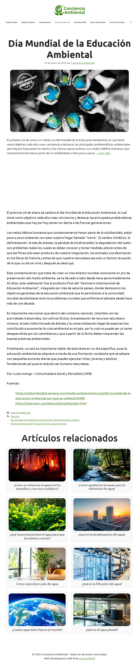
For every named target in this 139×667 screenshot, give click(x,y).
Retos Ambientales (97, 22)
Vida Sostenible (80, 22)
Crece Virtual (87, 658)
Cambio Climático (28, 22)
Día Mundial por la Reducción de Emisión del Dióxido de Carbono (45, 419)
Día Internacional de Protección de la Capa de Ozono (39, 423)
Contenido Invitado (117, 22)
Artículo (15, 416)
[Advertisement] (69, 184)
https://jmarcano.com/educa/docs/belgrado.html (50, 403)
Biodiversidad (11, 22)
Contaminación (45, 22)
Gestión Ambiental (62, 22)
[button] (131, 22)
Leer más (104, 153)
